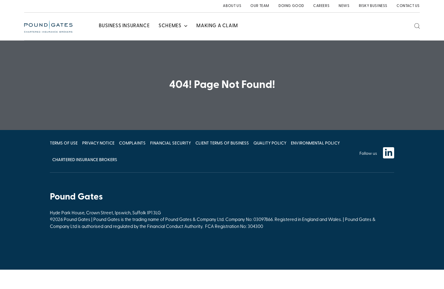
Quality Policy (269, 143)
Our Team (259, 6)
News (344, 6)
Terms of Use (64, 143)
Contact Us (408, 6)
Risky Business (373, 6)
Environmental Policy (315, 143)
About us (232, 6)
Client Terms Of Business (222, 143)
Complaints (132, 143)
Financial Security (170, 143)
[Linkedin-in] (388, 152)
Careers (321, 6)
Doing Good (291, 6)
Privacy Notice (98, 143)
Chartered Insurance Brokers (84, 160)
